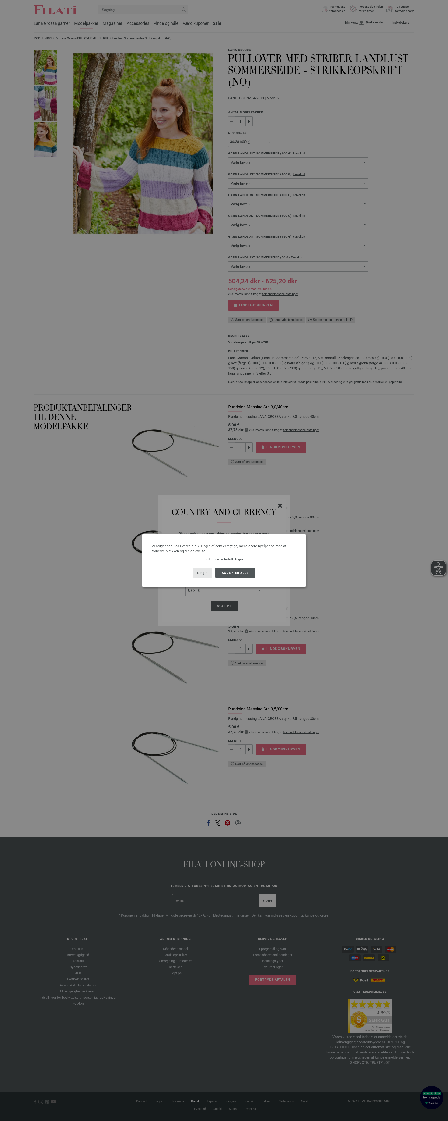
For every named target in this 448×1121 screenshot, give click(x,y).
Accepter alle (235, 572)
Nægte (202, 572)
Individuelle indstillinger (224, 559)
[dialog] (224, 560)
